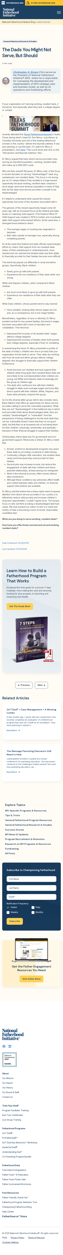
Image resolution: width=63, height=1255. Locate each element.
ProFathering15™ (10, 1138)
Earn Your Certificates (12, 1115)
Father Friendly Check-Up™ (15, 1197)
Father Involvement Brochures (16, 1184)
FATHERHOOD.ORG (14, 3)
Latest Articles (43, 22)
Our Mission (7, 1078)
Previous (25, 685)
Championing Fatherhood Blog (17, 1207)
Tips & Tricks (12, 815)
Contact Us (7, 1097)
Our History (7, 1087)
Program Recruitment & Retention (25, 839)
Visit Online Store (31, 979)
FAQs (4, 1237)
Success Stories (14, 829)
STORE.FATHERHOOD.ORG (43, 3)
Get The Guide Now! (19, 606)
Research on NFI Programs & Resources (28, 844)
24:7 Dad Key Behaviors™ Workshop (19, 1142)
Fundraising (12, 848)
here (23, 150)
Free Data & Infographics (14, 1170)
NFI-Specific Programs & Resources (26, 810)
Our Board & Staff (10, 1092)
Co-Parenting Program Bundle (16, 1156)
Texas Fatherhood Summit (38, 134)
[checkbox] (31, 910)
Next (40, 685)
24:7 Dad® (7, 1133)
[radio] (19, 908)
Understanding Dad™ (12, 1152)
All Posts (10, 853)
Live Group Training (11, 1120)
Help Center (8, 1211)
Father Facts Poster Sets (14, 1179)
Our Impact (7, 1083)
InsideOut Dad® (9, 1147)
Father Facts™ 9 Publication (15, 1174)
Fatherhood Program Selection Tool (19, 1202)
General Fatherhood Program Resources (28, 820)
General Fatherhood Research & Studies (20, 41)
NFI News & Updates (16, 834)
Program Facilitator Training (15, 1110)
